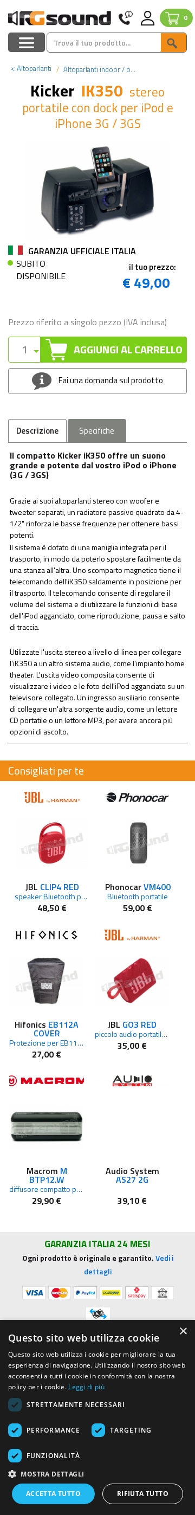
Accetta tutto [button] (53, 1493)
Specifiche (96, 430)
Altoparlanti (31, 68)
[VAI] (173, 42)
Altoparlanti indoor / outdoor (107, 69)
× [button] (183, 1331)
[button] (97, 1473)
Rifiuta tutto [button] (142, 1493)
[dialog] (97, 1417)
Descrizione (37, 430)
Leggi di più (86, 1386)
